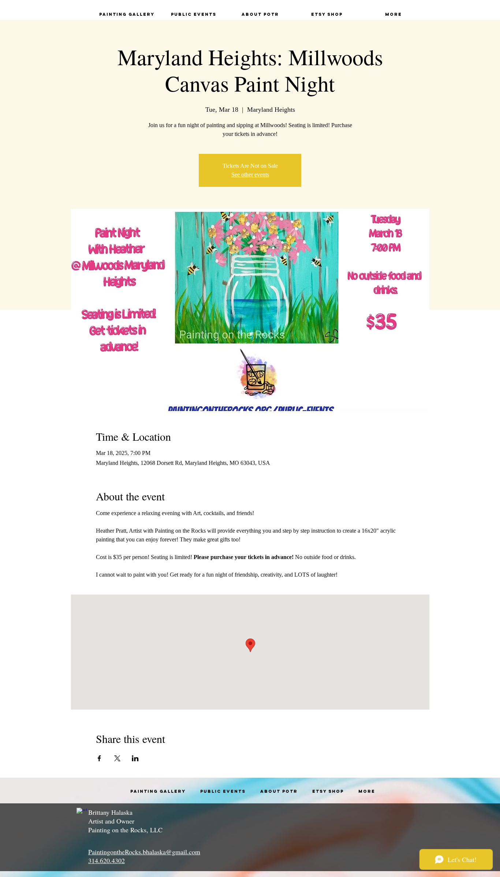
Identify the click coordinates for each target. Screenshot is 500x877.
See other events (250, 174)
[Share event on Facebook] (99, 758)
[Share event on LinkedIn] (135, 758)
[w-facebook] (82, 813)
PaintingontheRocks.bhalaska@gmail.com (144, 851)
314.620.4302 (106, 860)
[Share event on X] (117, 758)
